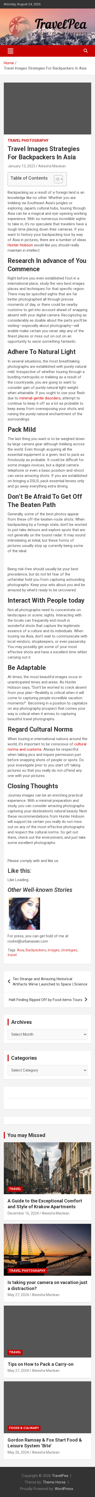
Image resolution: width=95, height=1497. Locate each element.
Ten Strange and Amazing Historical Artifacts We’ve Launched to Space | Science (50, 981)
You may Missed (26, 1135)
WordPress (64, 1488)
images (54, 950)
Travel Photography (28, 140)
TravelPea (60, 1475)
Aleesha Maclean (52, 166)
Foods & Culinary (24, 1428)
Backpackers (36, 950)
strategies (69, 950)
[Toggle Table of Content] (56, 179)
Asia (20, 950)
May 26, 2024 (18, 1452)
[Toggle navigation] (10, 51)
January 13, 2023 (21, 166)
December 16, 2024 (23, 1213)
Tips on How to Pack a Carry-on (40, 1364)
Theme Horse (54, 1482)
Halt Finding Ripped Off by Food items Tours (45, 999)
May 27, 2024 (18, 1295)
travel (12, 955)
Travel (15, 1189)
